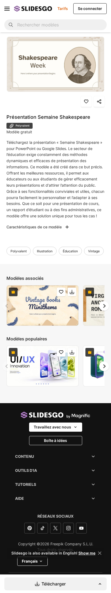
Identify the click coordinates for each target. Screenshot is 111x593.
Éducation (70, 251)
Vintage (94, 251)
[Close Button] (99, 553)
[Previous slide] (7, 306)
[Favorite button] (86, 101)
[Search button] (10, 24)
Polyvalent (19, 251)
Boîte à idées (55, 440)
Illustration (45, 251)
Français (30, 561)
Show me (86, 553)
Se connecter (90, 8)
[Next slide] (104, 306)
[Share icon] (99, 101)
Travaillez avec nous (52, 427)
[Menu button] (7, 8)
